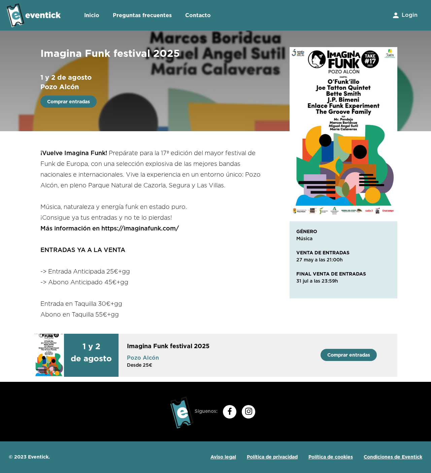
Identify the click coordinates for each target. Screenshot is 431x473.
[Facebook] (229, 412)
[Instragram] (248, 412)
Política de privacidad (272, 457)
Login (409, 15)
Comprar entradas (68, 101)
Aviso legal (223, 457)
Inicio (91, 15)
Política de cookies (330, 457)
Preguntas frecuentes (142, 15)
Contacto (198, 15)
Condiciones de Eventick (393, 457)
